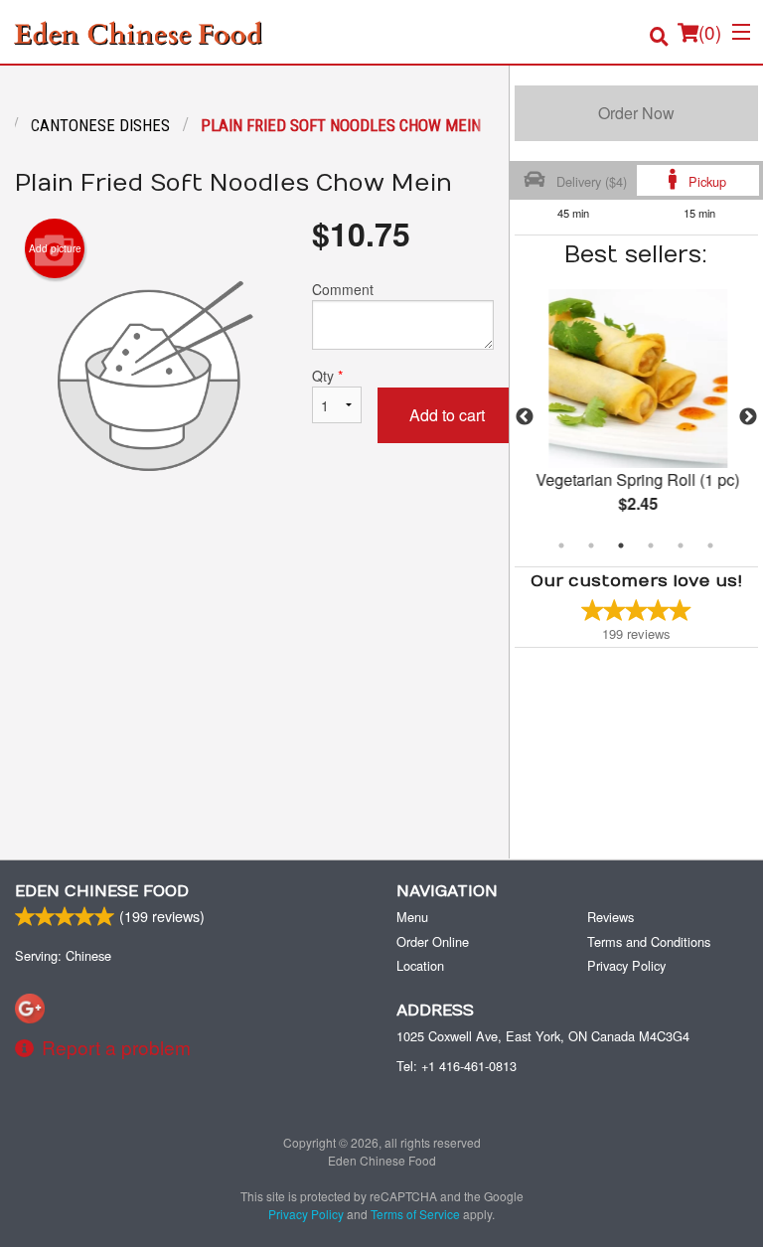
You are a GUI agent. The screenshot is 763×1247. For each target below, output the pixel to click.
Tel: (456, 1065)
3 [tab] (621, 545)
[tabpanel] (636, 417)
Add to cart (447, 414)
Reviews (610, 916)
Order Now (636, 112)
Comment (343, 289)
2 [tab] (591, 545)
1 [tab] (561, 545)
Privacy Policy (626, 965)
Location (420, 965)
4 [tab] (651, 545)
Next (748, 417)
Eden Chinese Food (102, 891)
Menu (412, 916)
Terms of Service (415, 1213)
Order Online (432, 941)
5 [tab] (680, 545)
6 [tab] (710, 545)
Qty (327, 376)
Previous (524, 417)
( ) (709, 31)
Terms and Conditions (648, 941)
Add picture (55, 248)
